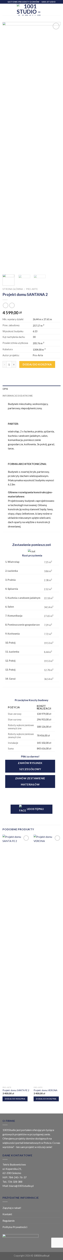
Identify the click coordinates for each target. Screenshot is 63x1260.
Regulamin (9, 1220)
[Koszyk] (58, 9)
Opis (5, 389)
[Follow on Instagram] (47, 11)
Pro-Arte (32, 289)
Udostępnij (35, 808)
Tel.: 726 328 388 (12, 1181)
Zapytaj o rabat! (12, 1207)
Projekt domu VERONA (45, 1090)
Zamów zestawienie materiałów (30, 781)
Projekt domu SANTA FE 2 (16, 1090)
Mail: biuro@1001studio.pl (18, 1185)
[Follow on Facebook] (47, 7)
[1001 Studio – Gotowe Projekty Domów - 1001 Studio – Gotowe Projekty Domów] (29, 9)
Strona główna (13, 289)
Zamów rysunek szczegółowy (30, 766)
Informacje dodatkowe (18, 395)
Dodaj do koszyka (37, 364)
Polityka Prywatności (15, 1226)
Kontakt (7, 1214)
